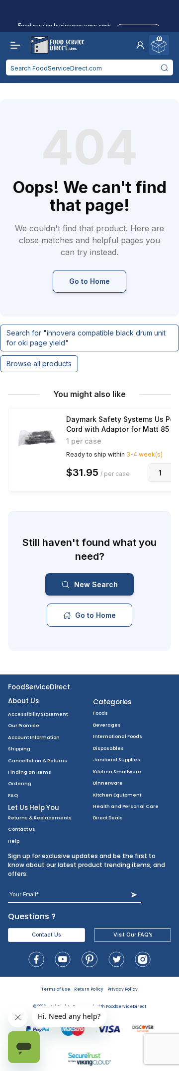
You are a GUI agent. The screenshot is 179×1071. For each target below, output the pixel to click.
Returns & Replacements (40, 817)
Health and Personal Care (126, 806)
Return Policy (88, 989)
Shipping (19, 748)
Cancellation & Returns (37, 760)
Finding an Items (29, 772)
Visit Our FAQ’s (132, 935)
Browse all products (39, 363)
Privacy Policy (122, 989)
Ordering (19, 783)
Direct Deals (108, 817)
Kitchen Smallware (117, 771)
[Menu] (13, 45)
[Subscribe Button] (134, 894)
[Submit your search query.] (165, 67)
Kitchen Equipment (117, 795)
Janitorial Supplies (116, 759)
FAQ (13, 795)
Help (13, 841)
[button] (140, 45)
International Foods (117, 736)
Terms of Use (55, 989)
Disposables (108, 748)
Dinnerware (108, 783)
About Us (23, 701)
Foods (100, 713)
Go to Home (89, 281)
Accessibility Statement (38, 714)
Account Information (34, 737)
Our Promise (23, 725)
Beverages (107, 725)
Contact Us (21, 829)
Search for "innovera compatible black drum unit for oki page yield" (86, 338)
